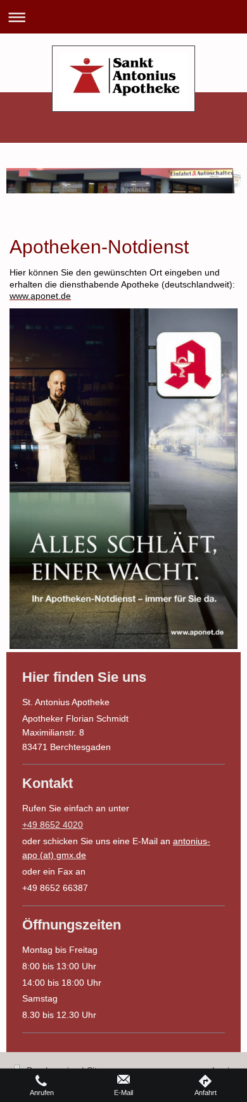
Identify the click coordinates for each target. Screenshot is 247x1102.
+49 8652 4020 (52, 825)
